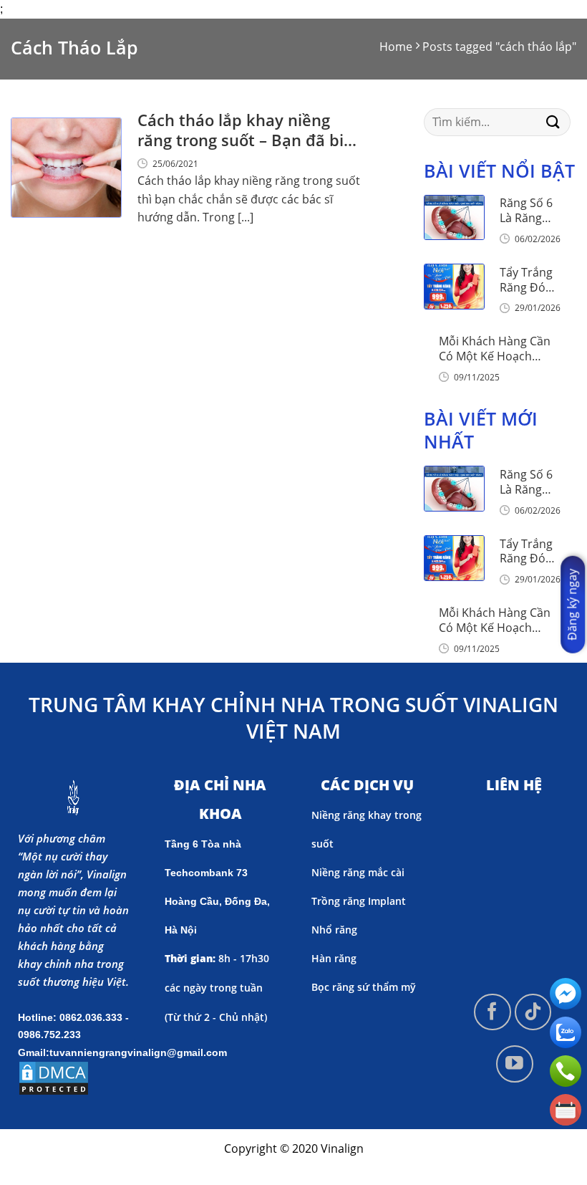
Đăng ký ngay (572, 605)
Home (395, 46)
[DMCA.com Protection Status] (53, 1077)
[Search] (553, 122)
